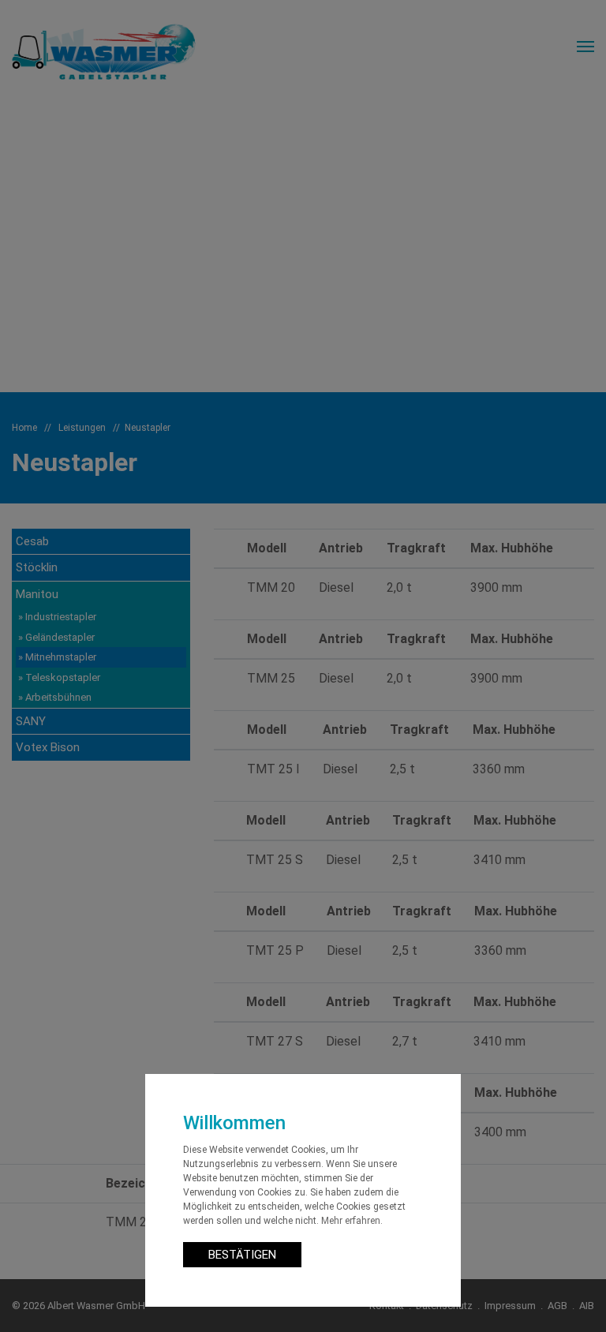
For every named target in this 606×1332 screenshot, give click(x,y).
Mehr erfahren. (352, 1220)
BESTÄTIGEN (242, 1255)
